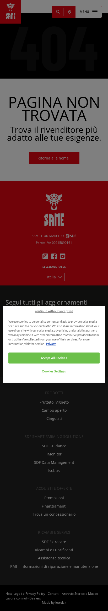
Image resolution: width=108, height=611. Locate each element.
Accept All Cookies (54, 358)
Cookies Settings (54, 371)
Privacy (51, 343)
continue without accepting (54, 311)
